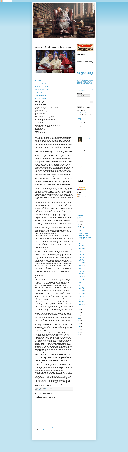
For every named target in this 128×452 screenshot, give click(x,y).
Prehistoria (89, 89)
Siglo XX (40, 389)
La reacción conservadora (41, 95)
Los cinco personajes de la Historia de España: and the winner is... (88, 138)
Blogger (67, 436)
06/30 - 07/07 (81, 268)
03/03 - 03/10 (81, 293)
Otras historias (85, 89)
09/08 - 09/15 (81, 260)
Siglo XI (91, 75)
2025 (79, 224)
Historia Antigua (79, 79)
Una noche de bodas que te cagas (84, 125)
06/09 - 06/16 (81, 273)
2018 (79, 315)
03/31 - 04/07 (81, 288)
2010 (79, 328)
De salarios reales (86, 165)
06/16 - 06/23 (81, 271)
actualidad (83, 82)
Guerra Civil (79, 72)
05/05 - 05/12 (81, 281)
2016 (79, 318)
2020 (79, 312)
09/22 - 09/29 (81, 257)
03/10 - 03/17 (81, 291)
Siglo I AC (81, 78)
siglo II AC (84, 83)
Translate (85, 97)
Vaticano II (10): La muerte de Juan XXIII (86, 240)
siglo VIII (89, 79)
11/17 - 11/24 (81, 245)
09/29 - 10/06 (81, 256)
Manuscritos (89, 74)
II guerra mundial (86, 72)
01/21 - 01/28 (81, 302)
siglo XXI (92, 79)
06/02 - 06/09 (81, 274)
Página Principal (55, 427)
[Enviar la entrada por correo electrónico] (51, 388)
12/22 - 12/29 (81, 227)
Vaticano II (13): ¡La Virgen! (83, 233)
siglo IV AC (79, 90)
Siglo (92, 89)
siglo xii (87, 75)
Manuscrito (81, 89)
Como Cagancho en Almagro (83, 112)
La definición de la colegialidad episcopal (44, 94)
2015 (79, 320)
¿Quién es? (91, 83)
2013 (79, 323)
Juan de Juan (80, 215)
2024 (79, 226)
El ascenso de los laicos (40, 98)
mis (77, 90)
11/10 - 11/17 (81, 246)
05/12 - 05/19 (81, 279)
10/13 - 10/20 (81, 253)
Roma (78, 84)
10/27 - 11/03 (81, 249)
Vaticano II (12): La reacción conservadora (84, 236)
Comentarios (80, 196)
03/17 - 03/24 (81, 290)
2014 (79, 321)
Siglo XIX (85, 71)
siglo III (78, 81)
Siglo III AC (80, 84)
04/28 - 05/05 (81, 282)
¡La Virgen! (37, 97)
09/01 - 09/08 (81, 262)
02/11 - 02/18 (81, 298)
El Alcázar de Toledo (81, 146)
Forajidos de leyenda (90, 84)
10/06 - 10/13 (81, 254)
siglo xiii (91, 78)
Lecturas (84, 74)
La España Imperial (89, 81)
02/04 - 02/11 (81, 299)
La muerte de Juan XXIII (40, 92)
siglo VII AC (83, 90)
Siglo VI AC (84, 84)
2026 (79, 223)
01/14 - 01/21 (81, 304)
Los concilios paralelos (40, 91)
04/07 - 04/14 (81, 287)
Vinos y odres (38, 80)
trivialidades (87, 82)
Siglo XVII (81, 74)
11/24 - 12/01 (81, 243)
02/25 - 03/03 (81, 295)
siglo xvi (91, 72)
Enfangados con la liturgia (41, 85)
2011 (79, 326)
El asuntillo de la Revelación (41, 86)
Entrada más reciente (39, 427)
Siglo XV (78, 73)
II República (88, 73)
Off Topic (88, 78)
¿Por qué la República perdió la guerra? (85, 131)
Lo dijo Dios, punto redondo (41, 83)
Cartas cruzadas (83, 81)
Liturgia (87, 80)
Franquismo (83, 73)
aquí (83, 65)
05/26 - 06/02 (81, 276)
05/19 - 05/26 (81, 277)
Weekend (90, 80)
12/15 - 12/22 (81, 229)
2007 (79, 332)
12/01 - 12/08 (81, 242)
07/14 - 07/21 (81, 265)
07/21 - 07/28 (81, 263)
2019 (79, 314)
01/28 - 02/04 (81, 301)
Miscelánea (91, 71)
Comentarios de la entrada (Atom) (46, 429)
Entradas (80, 194)
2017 (79, 317)
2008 (79, 331)
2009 (79, 329)
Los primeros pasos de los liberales (43, 82)
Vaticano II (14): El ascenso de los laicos (86, 232)
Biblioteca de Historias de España (84, 152)
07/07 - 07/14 (81, 267)
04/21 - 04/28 (81, 284)
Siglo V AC (83, 79)
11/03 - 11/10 (81, 248)
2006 (79, 334)
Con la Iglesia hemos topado (41, 89)
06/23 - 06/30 (81, 270)
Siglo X (78, 78)
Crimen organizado (82, 80)
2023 (79, 307)
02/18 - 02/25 (81, 296)
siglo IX (85, 78)
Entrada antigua (69, 427)
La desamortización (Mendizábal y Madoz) (85, 158)
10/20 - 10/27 (81, 251)
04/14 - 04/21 (81, 285)
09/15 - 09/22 (81, 259)
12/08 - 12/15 (81, 230)
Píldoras (87, 83)
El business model (39, 79)
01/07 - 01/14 (81, 305)
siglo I (86, 79)
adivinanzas (82, 75)
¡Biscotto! (37, 88)
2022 (79, 309)
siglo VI (78, 80)
